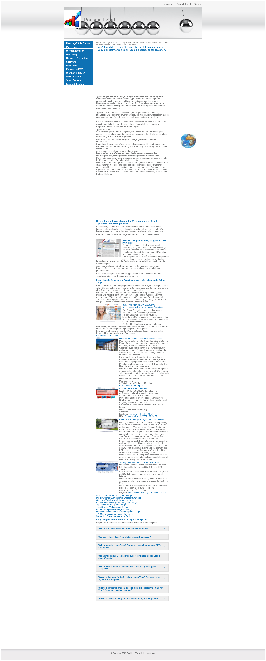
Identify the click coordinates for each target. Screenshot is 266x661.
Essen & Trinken (75, 84)
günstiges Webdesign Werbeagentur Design (115, 500)
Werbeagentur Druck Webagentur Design (114, 495)
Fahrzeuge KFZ (74, 69)
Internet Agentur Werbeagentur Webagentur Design (118, 498)
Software (71, 61)
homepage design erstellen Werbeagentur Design (118, 512)
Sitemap (198, 4)
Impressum (169, 4)
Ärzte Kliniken (73, 76)
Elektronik (71, 65)
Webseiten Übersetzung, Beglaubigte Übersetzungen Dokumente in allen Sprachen (142, 306)
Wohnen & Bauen (75, 73)
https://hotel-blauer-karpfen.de (132, 385)
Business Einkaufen (77, 58)
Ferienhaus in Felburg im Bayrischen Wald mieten (141, 419)
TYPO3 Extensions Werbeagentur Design (114, 514)
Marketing (71, 47)
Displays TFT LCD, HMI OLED (142, 414)
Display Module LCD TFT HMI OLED (141, 416)
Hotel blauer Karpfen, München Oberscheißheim (140, 338)
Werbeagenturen (75, 50)
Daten (180, 4)
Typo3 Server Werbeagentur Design (112, 507)
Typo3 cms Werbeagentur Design (111, 505)
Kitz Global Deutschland (107, 335)
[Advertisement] (132, 73)
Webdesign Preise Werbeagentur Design (114, 516)
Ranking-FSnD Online (78, 43)
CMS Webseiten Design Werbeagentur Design (116, 502)
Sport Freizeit (73, 80)
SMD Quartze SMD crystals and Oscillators (147, 492)
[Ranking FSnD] (72, 19)
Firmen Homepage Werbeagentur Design (114, 509)
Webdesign (72, 54)
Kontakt (188, 4)
